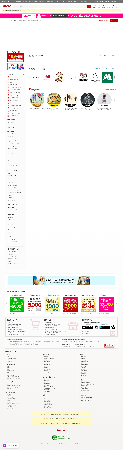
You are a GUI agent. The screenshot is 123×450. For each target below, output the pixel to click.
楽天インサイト (84, 378)
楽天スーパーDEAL (12, 147)
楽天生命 (9, 391)
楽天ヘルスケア (84, 351)
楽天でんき (83, 346)
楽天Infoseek (47, 373)
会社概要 (37, 433)
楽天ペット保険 (10, 397)
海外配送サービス (12, 238)
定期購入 (10, 170)
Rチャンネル (47, 386)
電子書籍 (53, 1)
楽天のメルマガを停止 (20, 309)
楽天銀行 (9, 383)
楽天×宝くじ (47, 358)
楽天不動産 (83, 363)
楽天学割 (10, 172)
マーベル (10, 130)
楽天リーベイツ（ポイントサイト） (16, 152)
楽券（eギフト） (11, 174)
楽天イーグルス (47, 395)
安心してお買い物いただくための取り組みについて (73, 319)
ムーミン (10, 138)
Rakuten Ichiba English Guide (14, 299)
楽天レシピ (83, 355)
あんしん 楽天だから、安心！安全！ (109, 320)
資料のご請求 (57, 299)
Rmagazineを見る (109, 81)
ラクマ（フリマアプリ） (13, 184)
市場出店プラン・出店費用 (51, 300)
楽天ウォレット (10, 386)
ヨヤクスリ (83, 349)
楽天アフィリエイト (48, 376)
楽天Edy (9, 378)
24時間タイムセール (12, 150)
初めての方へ (11, 297)
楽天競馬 (46, 360)
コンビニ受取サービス (13, 226)
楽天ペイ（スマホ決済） (12, 376)
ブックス (48, 1)
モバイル (4, 1)
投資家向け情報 (44, 433)
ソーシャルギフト (12, 219)
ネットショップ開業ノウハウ (51, 304)
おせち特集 (10, 111)
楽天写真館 (83, 361)
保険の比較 (9, 396)
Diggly (9, 206)
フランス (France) (85, 388)
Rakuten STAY (47, 351)
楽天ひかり (46, 370)
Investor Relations (52, 433)
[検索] (89, 6)
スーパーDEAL (18, 1)
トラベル (30, 1)
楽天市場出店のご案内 (50, 297)
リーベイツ (64, 1)
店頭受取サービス (12, 236)
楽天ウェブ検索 (47, 374)
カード (35, 1)
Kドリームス (47, 361)
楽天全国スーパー (11, 360)
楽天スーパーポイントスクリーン (88, 373)
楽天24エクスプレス (78, 1)
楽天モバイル (47, 368)
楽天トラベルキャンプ (49, 349)
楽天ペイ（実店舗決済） (50, 309)
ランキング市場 (11, 201)
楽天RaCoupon (10, 364)
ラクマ (58, 1)
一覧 (23, 49)
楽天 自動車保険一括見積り (13, 393)
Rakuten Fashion (11, 125)
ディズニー (10, 128)
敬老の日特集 (11, 108)
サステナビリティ (86, 308)
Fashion (25, 1)
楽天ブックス (10, 346)
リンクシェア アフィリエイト (50, 377)
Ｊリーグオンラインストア (13, 366)
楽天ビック (87, 1)
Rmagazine (10, 192)
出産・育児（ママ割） (13, 216)
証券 (39, 1)
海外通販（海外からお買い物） (15, 167)
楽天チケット (47, 391)
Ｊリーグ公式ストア (12, 140)
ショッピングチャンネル (13, 165)
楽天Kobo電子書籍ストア (13, 347)
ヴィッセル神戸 (47, 397)
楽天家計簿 (83, 364)
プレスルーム (70, 433)
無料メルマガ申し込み (13, 302)
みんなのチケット (48, 394)
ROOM (9, 204)
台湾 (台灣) (83, 385)
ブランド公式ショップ (13, 120)
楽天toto (46, 357)
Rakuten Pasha (84, 375)
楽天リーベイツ (10, 361)
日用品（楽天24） (12, 157)
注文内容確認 (12, 309)
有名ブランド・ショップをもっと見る (104, 60)
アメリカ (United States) (86, 386)
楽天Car (83, 358)
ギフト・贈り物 (11, 214)
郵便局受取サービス (12, 228)
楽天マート (9, 358)
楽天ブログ (46, 379)
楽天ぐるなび (84, 357)
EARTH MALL (11, 182)
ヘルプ (119, 1)
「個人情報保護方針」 (28, 319)
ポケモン (10, 135)
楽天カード (9, 373)
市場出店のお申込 (49, 299)
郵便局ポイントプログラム (14, 233)
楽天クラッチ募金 (86, 306)
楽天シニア (83, 352)
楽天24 (70, 1)
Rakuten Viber (47, 380)
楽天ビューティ (84, 354)
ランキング (10, 1)
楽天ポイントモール (85, 372)
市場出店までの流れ (49, 302)
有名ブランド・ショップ (13, 118)
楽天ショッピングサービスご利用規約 (16, 305)
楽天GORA (46, 355)
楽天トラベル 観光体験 (49, 347)
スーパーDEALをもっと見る (107, 47)
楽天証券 (9, 385)
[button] (99, 6)
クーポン (10, 155)
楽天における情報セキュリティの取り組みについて (73, 314)
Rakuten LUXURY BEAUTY (14, 123)
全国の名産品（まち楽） (13, 194)
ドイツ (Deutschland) (86, 390)
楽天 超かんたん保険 (11, 394)
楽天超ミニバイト (85, 379)
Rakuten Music (47, 392)
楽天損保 (9, 390)
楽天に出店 (113, 1)
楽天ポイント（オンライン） (51, 307)
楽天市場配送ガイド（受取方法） (15, 304)
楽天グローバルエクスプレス (13, 367)
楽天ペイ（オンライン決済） (13, 375)
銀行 (43, 1)
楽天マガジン (47, 389)
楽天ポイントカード (85, 370)
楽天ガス (83, 347)
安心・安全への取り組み (13, 300)
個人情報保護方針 (83, 433)
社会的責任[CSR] (62, 433)
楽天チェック (84, 376)
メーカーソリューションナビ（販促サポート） (55, 305)
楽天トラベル (47, 346)
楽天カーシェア (47, 354)
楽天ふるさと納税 (12, 162)
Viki (45, 388)
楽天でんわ (46, 371)
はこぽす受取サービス (13, 231)
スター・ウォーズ (12, 133)
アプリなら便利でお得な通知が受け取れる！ (92, 297)
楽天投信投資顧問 (11, 388)
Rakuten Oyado (47, 352)
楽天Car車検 (84, 360)
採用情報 (76, 433)
